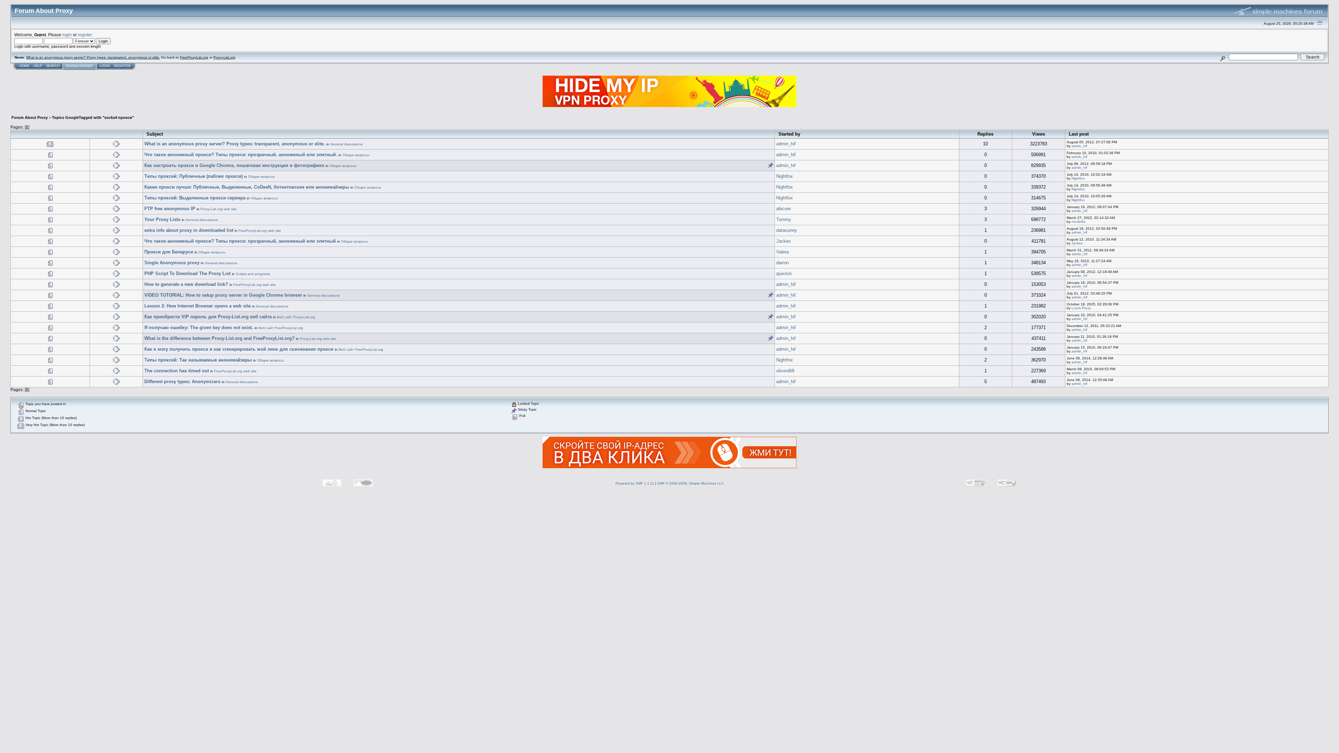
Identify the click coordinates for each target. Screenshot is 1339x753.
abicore (783, 208)
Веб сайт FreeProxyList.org (280, 328)
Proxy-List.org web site (219, 209)
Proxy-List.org (224, 57)
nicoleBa (1078, 221)
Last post (1079, 134)
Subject (154, 134)
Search (53, 66)
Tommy (783, 219)
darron (782, 262)
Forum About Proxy (30, 117)
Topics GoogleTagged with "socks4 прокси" (93, 117)
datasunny (786, 230)
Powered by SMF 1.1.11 (634, 483)
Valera (782, 251)
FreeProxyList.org (194, 57)
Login (105, 66)
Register (122, 66)
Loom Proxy (1081, 308)
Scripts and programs (253, 274)
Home (24, 66)
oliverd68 (785, 370)
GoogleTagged (79, 66)
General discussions (346, 144)
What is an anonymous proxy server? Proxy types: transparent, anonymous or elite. (93, 57)
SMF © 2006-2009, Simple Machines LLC (690, 483)
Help (37, 66)
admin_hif (786, 143)
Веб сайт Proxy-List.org (296, 317)
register (85, 34)
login (67, 34)
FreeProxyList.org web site (260, 231)
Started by (789, 134)
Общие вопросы (355, 155)
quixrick (784, 273)
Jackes (783, 241)
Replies (985, 134)
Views (1038, 134)
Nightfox (784, 176)
